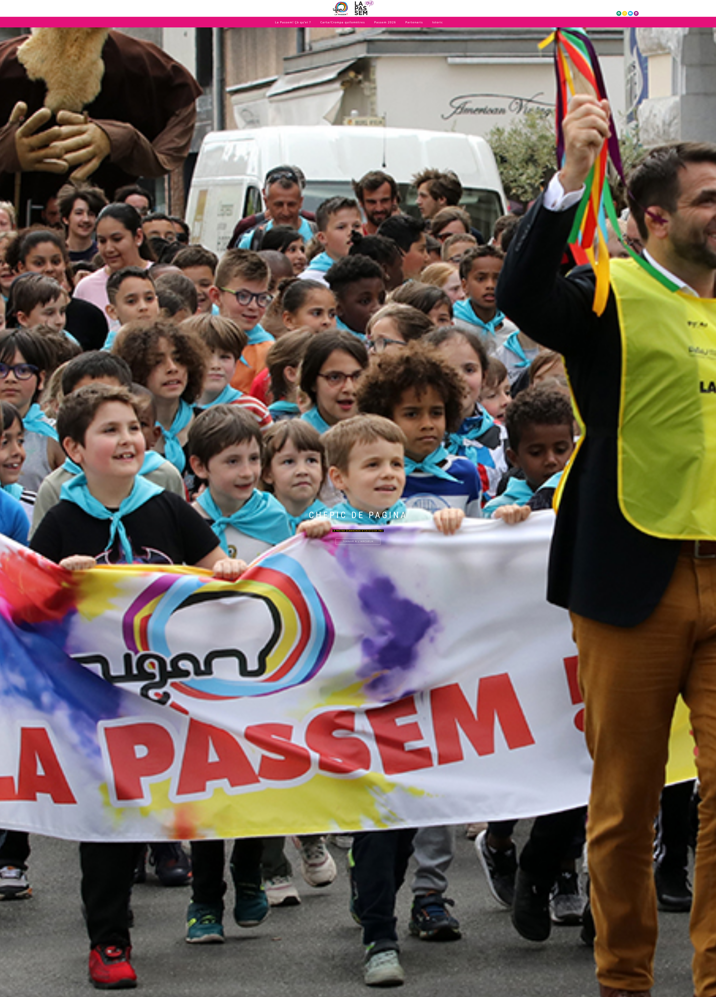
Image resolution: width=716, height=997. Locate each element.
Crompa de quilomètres (356, 508)
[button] (353, 487)
